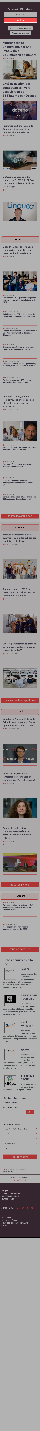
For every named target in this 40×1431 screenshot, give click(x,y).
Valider (20, 20)
